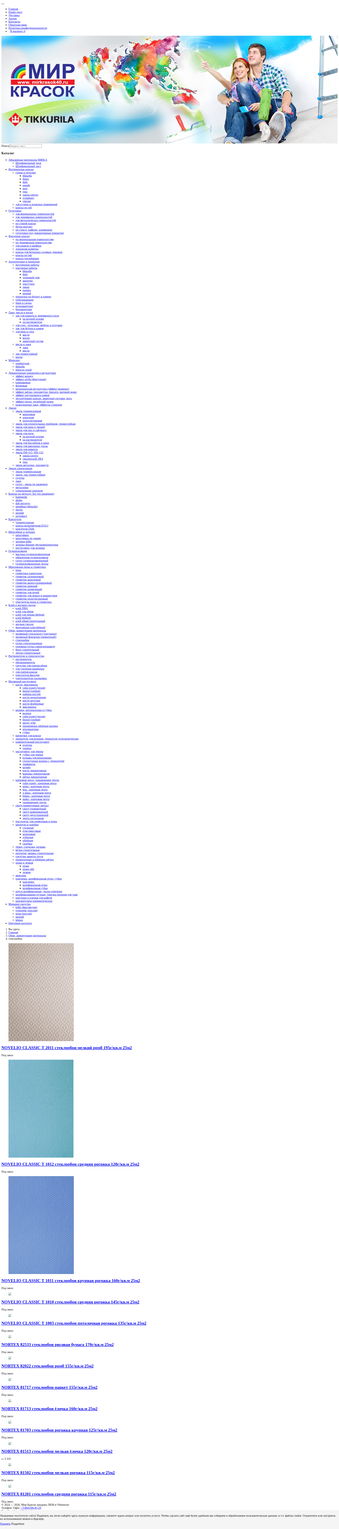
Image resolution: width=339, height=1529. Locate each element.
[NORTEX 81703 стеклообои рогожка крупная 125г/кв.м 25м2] (9, 1422)
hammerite (21, 496)
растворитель (24, 659)
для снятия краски (26, 671)
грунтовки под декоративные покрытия (40, 232)
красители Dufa (25, 528)
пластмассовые (32, 830)
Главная (13, 8)
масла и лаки (23, 344)
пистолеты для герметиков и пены (36, 821)
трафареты (29, 764)
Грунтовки (14, 210)
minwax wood (24, 369)
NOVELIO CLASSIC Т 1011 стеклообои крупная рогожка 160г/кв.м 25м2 (70, 1280)
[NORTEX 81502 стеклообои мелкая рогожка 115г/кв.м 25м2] (9, 1465)
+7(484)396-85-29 (30, 1507)
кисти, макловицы (27, 684)
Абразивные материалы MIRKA (27, 159)
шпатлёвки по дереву (28, 538)
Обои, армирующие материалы (27, 630)
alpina (19, 500)
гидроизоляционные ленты (32, 563)
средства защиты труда (29, 856)
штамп (27, 767)
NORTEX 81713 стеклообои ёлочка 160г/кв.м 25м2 (49, 1408)
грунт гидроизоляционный (32, 560)
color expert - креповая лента (39, 783)
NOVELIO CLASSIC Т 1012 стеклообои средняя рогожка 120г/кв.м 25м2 (70, 1164)
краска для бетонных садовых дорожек (39, 252)
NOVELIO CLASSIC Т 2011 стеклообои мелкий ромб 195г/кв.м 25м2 (66, 1047)
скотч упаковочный (34, 808)
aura (25, 188)
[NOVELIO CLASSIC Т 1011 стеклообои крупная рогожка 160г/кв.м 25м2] (41, 1273)
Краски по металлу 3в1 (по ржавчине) (31, 493)
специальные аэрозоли (29, 490)
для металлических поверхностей (36, 220)
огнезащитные (24, 306)
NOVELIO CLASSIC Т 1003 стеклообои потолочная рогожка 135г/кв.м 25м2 (73, 1323)
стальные (28, 827)
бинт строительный (27, 649)
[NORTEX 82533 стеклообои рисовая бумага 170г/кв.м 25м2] (9, 1337)
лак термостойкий (26, 353)
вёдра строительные (28, 850)
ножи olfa (28, 869)
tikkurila (27, 175)
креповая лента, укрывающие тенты (37, 780)
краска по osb (24, 207)
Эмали (12, 407)
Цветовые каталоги (20, 923)
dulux (26, 178)
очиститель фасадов (28, 675)
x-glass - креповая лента (37, 792)
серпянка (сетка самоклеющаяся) (35, 646)
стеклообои (22, 640)
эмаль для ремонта (27, 449)
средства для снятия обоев (31, 665)
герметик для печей (27, 592)
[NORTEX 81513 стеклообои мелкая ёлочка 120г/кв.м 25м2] (9, 1443)
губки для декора (33, 754)
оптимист (21, 516)
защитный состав (33, 341)
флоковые (21, 385)
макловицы (29, 706)
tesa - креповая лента (35, 789)
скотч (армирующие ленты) (32, 805)
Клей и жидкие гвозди (22, 605)
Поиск (5, 145)
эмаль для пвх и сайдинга (31, 430)
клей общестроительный (30, 621)
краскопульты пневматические (34, 900)
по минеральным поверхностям (35, 239)
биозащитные (24, 309)
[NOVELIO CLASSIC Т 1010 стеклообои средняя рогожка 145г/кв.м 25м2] (9, 1294)
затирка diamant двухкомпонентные (37, 544)
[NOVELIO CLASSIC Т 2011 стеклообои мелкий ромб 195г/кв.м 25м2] (41, 1040)
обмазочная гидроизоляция (32, 557)
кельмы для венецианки (37, 757)
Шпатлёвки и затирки (21, 531)
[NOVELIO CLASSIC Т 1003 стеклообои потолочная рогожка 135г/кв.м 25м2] (9, 1315)
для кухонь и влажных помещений (36, 204)
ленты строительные (28, 652)
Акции (12, 18)
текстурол (29, 283)
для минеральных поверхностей (35, 213)
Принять (5, 1523)
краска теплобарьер (27, 258)
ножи (26, 865)
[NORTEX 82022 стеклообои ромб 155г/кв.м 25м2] (9, 1358)
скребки (27, 843)
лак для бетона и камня (29, 328)
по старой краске (26, 223)
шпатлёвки (22, 535)
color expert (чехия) (34, 687)
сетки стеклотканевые (29, 643)
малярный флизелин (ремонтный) (36, 636)
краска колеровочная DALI (32, 525)
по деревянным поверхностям (34, 242)
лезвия (27, 872)
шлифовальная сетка (35, 885)
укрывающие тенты (34, 802)
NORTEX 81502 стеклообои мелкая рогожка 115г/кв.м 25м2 (58, 1472)
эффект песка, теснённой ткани (34, 401)
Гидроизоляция (17, 551)
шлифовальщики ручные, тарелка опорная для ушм (47, 894)
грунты (20, 477)
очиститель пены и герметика (34, 601)
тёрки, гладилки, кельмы (30, 846)
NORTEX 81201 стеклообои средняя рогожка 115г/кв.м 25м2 (58, 1494)
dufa (25, 182)
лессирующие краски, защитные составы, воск (44, 398)
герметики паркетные (29, 573)
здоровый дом (31, 277)
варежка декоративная (36, 773)
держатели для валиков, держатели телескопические (47, 738)
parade (26, 185)
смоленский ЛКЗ (33, 458)
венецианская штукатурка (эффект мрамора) (42, 388)
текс (25, 191)
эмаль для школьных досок (32, 446)
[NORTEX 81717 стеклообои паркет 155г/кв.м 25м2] (9, 1379)
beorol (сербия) (31, 690)
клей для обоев (25, 611)
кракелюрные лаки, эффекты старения (39, 404)
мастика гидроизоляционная (33, 554)
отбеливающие (25, 299)
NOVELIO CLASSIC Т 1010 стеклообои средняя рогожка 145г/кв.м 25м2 (70, 1302)
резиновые (29, 834)
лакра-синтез (30, 194)
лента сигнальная (33, 818)
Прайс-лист (15, 12)
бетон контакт (24, 226)
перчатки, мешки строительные (35, 853)
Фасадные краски (19, 236)
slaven (19, 509)
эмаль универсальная (28, 411)
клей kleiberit (23, 617)
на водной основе (33, 318)
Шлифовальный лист (28, 166)
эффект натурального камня (32, 395)
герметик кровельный (29, 589)
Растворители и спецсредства (26, 656)
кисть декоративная (34, 770)
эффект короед (24, 376)
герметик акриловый (28, 579)
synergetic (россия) (26, 910)
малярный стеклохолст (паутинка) (36, 633)
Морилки (14, 360)
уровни (27, 748)
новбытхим (22, 363)
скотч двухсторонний (35, 815)
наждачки (28, 881)
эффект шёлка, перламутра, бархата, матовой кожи (46, 392)
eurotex (27, 290)
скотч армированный (35, 811)
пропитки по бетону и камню (33, 296)
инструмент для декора (29, 751)
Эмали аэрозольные (20, 468)
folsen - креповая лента (36, 795)
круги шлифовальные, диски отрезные (39, 891)
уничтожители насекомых (31, 678)
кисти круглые (31, 700)
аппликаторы (31, 729)
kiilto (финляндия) (26, 907)
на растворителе (32, 322)
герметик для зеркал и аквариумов (36, 595)
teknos (19, 919)
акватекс (28, 280)
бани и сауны (24, 302)
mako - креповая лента (36, 799)
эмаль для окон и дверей (30, 427)
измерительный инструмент (32, 741)
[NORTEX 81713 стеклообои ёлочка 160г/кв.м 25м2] (9, 1401)
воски (26, 337)
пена (18, 570)
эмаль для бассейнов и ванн (32, 442)
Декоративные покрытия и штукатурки (32, 372)
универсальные (25, 522)
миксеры (21, 875)
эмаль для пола (25, 433)
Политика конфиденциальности (27, 28)
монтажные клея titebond (30, 627)
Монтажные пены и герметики (27, 566)
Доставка (14, 15)
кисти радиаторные (34, 697)
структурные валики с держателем (43, 760)
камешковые (23, 382)
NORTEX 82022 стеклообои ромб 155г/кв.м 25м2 (47, 1366)
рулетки (27, 745)
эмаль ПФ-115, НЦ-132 (29, 452)
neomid (27, 293)
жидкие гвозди (25, 624)
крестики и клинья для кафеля (34, 897)
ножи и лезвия (24, 862)
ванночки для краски (28, 735)
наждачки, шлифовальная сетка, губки (39, 878)
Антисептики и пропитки (24, 261)
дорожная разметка (27, 248)
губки (26, 732)
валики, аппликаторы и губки (34, 710)
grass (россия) (24, 913)
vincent (27, 201)
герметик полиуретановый (32, 598)
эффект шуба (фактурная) (31, 379)
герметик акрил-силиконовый (34, 582)
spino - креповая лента (36, 786)
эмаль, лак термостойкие (30, 474)
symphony (28, 197)
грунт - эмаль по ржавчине (32, 484)
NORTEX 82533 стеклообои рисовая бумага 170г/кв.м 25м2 (57, 1344)
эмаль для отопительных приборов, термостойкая (45, 423)
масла (26, 334)
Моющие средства (19, 904)
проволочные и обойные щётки (35, 859)
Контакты (14, 21)
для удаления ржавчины (30, 668)
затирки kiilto (23, 541)
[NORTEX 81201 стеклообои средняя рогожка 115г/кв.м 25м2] (9, 1486)
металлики (22, 487)
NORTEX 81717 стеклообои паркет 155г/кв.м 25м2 (49, 1387)
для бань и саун (25, 331)
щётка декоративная (35, 776)
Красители (14, 519)
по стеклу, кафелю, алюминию (34, 229)
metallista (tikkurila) (27, 506)
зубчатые (28, 837)
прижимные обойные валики (40, 725)
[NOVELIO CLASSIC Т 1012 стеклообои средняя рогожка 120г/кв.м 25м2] (40, 1156)
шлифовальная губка (35, 888)
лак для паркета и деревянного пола (37, 315)
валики (27, 713)
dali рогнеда (23, 503)
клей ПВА (22, 608)
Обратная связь (17, 24)
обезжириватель (25, 662)
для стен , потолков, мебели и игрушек (39, 325)
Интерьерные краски (21, 169)
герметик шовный (26, 586)
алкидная (28, 417)
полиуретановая (32, 420)
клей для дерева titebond (30, 614)
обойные (28, 840)
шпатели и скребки (27, 824)
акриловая (29, 414)
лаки (25, 347)
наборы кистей (32, 694)
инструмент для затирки (30, 547)
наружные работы (26, 267)
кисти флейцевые (33, 703)
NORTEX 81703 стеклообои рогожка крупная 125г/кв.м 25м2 (59, 1430)
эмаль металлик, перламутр (32, 465)
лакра (26, 287)
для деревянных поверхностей (34, 217)
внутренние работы (27, 264)
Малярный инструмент (22, 681)
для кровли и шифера (28, 245)
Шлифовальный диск (28, 163)
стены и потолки (26, 172)
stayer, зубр (29, 722)
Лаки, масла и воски (20, 312)
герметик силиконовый (30, 576)
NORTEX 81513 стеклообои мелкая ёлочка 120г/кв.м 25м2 (56, 1451)
